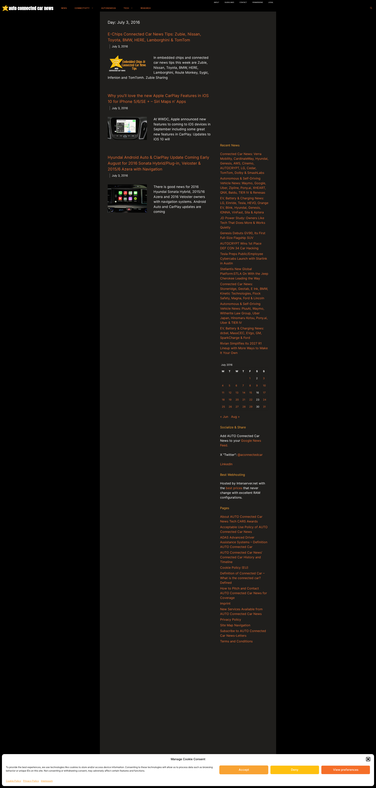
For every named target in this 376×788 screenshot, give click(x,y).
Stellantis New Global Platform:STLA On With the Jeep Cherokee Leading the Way (244, 273)
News (64, 8)
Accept (244, 770)
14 (243, 392)
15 (250, 392)
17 (264, 392)
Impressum (47, 780)
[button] (368, 759)
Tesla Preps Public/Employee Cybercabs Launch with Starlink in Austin (243, 258)
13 (237, 392)
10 (264, 385)
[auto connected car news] (5, 8)
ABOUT (216, 2)
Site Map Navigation (235, 625)
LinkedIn (226, 464)
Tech (126, 8)
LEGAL (270, 2)
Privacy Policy (31, 780)
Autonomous (108, 8)
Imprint (225, 603)
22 (250, 399)
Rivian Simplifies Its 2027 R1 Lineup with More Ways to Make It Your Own (244, 348)
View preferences (345, 770)
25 (223, 406)
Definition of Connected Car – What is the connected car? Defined (242, 578)
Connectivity (82, 8)
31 (264, 406)
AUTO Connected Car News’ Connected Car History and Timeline (241, 557)
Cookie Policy (13, 780)
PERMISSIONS (257, 2)
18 (223, 399)
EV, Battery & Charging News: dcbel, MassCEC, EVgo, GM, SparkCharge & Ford (242, 333)
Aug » (235, 417)
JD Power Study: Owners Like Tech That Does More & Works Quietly (242, 222)
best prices (234, 488)
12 (230, 392)
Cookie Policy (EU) (234, 567)
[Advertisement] (244, 78)
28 (244, 406)
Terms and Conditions (236, 641)
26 (230, 406)
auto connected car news (31, 8)
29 (250, 406)
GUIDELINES (229, 2)
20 (237, 399)
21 (243, 399)
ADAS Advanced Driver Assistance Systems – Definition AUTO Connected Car (243, 542)
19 (230, 399)
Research (146, 8)
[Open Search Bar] (371, 8)
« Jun (224, 417)
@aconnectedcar (250, 455)
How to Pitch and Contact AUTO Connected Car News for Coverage (243, 593)
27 (237, 406)
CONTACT (243, 2)
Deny (294, 770)
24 (264, 399)
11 (223, 392)
